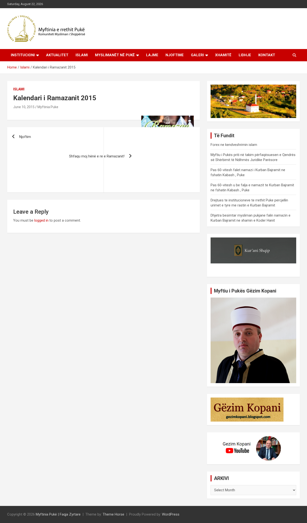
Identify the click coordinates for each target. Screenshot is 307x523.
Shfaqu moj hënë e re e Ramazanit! (96, 156)
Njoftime (174, 55)
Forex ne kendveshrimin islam (234, 145)
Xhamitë (223, 55)
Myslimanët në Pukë (115, 55)
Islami (82, 55)
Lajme (152, 55)
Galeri (197, 55)
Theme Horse (113, 514)
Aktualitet (57, 55)
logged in (41, 220)
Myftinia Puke (47, 107)
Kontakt (266, 55)
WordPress (170, 514)
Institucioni (23, 55)
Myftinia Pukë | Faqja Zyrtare (58, 514)
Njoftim (25, 137)
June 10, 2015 (24, 107)
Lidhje (245, 55)
